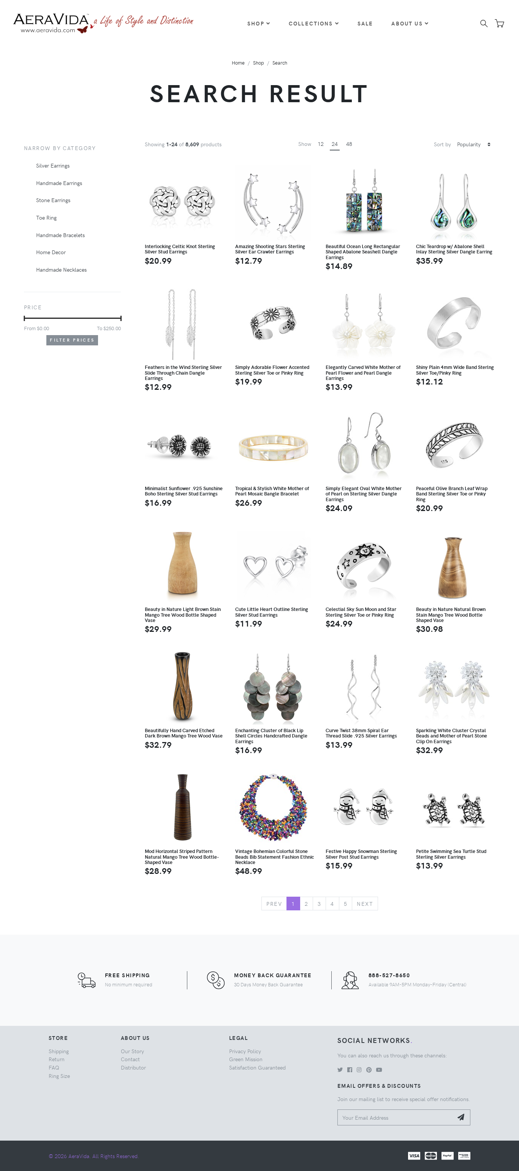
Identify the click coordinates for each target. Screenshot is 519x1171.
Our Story (132, 1051)
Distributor (133, 1067)
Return (57, 1059)
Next (365, 903)
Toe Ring (46, 217)
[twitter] (340, 1069)
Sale (365, 23)
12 (321, 143)
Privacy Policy (245, 1051)
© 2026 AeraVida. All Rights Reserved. (94, 1156)
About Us (406, 23)
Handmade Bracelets (60, 235)
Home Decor (51, 252)
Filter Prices (72, 340)
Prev (274, 903)
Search (279, 62)
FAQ (54, 1067)
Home (238, 62)
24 (335, 143)
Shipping (59, 1051)
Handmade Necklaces (61, 269)
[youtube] (379, 1069)
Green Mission (246, 1059)
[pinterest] (369, 1069)
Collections (311, 23)
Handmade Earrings (59, 183)
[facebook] (349, 1069)
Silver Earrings (53, 165)
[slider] (24, 318)
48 (349, 143)
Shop (255, 23)
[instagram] (359, 1069)
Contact (130, 1059)
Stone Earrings (53, 200)
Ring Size (59, 1075)
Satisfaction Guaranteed (257, 1067)
